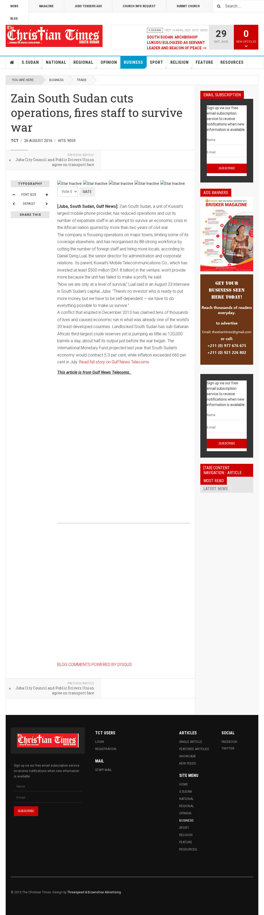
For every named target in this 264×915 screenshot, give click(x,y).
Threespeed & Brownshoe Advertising (94, 892)
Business (133, 62)
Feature (204, 62)
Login (99, 742)
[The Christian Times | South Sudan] (55, 36)
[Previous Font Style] (13, 203)
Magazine (46, 6)
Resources (232, 62)
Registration (105, 749)
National (56, 62)
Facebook (229, 742)
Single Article (190, 742)
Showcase (187, 756)
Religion (179, 62)
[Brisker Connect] (226, 234)
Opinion (109, 62)
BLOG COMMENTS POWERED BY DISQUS (94, 664)
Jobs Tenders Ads (88, 6)
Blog (14, 18)
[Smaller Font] (13, 194)
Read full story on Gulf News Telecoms (114, 362)
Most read (213, 480)
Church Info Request (139, 6)
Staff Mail (103, 770)
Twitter (227, 748)
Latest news (215, 488)
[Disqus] (123, 443)
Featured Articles (194, 749)
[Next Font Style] (47, 203)
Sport (156, 62)
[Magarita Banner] (226, 319)
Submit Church (188, 6)
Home (12, 62)
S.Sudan (30, 62)
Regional (83, 62)
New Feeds (187, 763)
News (14, 6)
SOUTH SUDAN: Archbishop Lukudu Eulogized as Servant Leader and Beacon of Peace (176, 42)
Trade (82, 80)
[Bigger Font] (47, 194)
